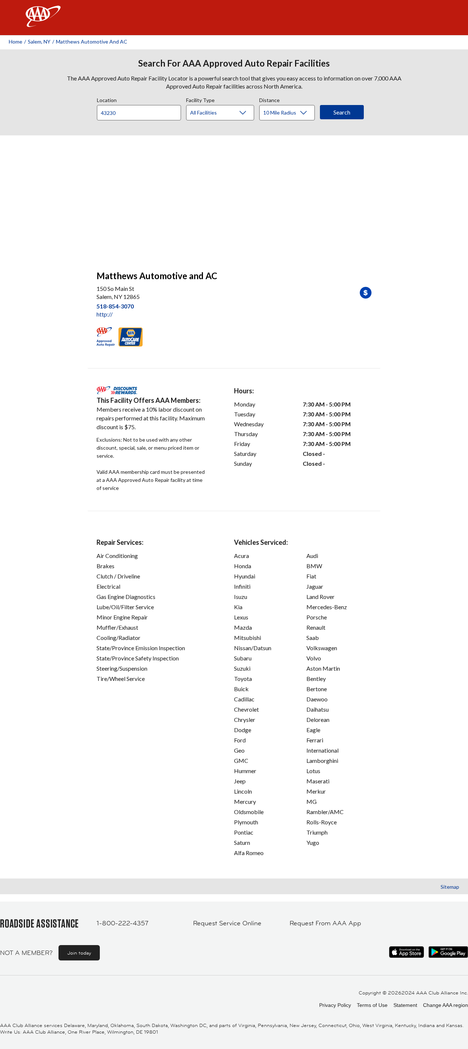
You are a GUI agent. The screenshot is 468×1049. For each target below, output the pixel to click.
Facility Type (200, 99)
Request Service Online (227, 923)
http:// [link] (105, 314)
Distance (269, 99)
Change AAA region (445, 1005)
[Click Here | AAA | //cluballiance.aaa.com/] (43, 22)
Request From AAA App (325, 923)
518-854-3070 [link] (115, 306)
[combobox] (141, 110)
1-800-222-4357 (122, 923)
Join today (79, 952)
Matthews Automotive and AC (91, 41)
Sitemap (450, 887)
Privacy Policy (335, 1005)
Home (15, 41)
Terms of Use (372, 1005)
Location (107, 99)
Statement (405, 1005)
